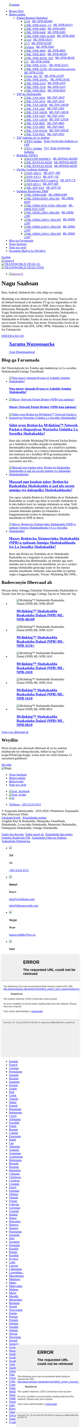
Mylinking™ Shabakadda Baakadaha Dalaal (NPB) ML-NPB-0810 (40, 721)
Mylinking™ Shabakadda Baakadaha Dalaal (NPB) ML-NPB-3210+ (40, 641)
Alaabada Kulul (11, 817)
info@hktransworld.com (23, 905)
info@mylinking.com (21, 899)
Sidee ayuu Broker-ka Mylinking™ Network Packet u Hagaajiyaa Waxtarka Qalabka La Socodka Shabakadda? (43, 429)
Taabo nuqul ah (34, 834)
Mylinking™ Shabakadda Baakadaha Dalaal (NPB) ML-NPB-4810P (40, 615)
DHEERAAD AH (13, 336)
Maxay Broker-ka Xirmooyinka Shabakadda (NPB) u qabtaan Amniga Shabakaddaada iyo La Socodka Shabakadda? (44, 542)
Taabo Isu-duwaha (13, 834)
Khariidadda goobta (34, 817)
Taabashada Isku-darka (58, 834)
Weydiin (6, 764)
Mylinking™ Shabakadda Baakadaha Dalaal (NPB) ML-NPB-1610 (40, 694)
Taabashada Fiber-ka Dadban (48, 837)
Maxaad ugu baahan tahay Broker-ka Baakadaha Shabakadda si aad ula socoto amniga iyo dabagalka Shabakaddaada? (41, 486)
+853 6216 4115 (19, 870)
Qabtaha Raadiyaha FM (16, 837)
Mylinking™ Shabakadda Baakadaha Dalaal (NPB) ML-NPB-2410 (40, 668)
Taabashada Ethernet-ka (16, 841)
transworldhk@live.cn (22, 934)
